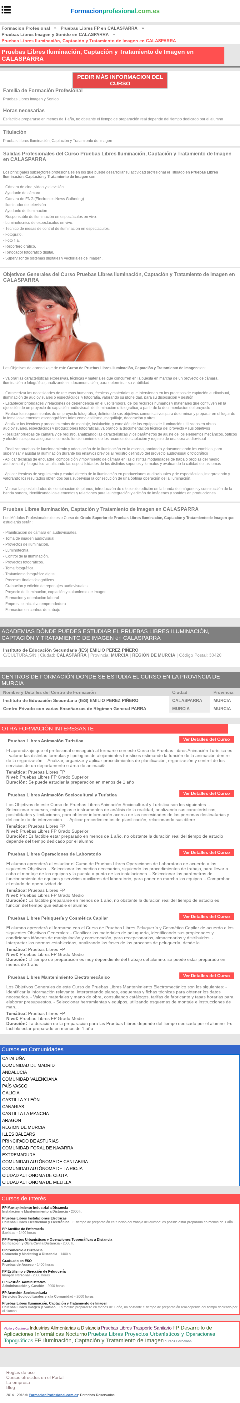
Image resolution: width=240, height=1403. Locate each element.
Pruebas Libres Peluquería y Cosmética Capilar (58, 918)
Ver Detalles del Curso (206, 739)
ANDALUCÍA (14, 1072)
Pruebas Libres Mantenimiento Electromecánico (59, 977)
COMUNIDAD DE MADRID (28, 1065)
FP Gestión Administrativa (24, 1282)
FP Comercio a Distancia (22, 1250)
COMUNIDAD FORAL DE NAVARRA (37, 1147)
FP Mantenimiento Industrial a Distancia (35, 1207)
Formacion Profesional (26, 28)
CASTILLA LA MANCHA (25, 1113)
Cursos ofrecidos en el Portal (34, 1377)
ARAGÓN (11, 1120)
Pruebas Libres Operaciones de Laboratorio (54, 853)
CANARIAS (13, 1106)
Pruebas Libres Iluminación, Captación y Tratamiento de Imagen (55, 1303)
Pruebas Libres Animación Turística (45, 740)
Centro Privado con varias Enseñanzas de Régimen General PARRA (74, 708)
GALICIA (10, 1092)
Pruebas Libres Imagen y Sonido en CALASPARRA (55, 34)
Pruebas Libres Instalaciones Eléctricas (34, 1218)
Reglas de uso (20, 1372)
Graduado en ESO (17, 1261)
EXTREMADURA (18, 1154)
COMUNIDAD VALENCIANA (29, 1079)
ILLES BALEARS (18, 1134)
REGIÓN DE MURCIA (23, 1127)
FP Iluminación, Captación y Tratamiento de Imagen (99, 1340)
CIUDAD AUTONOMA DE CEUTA (35, 1175)
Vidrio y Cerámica (16, 1328)
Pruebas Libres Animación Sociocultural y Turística (62, 794)
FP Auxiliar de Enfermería (23, 1229)
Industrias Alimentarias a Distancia (65, 1327)
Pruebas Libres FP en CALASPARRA (99, 28)
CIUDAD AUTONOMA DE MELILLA (36, 1182)
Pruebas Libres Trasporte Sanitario (136, 1327)
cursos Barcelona (178, 1341)
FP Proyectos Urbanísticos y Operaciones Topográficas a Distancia (57, 1239)
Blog (10, 1387)
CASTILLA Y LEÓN (21, 1099)
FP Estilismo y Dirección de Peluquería (34, 1271)
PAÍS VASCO (15, 1085)
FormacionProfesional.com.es (53, 1395)
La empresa (18, 1382)
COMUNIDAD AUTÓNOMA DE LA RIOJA (42, 1168)
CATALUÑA (13, 1058)
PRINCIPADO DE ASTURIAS (30, 1140)
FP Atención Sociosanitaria (24, 1292)
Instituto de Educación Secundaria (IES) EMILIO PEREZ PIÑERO (70, 650)
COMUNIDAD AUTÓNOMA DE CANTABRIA (45, 1161)
